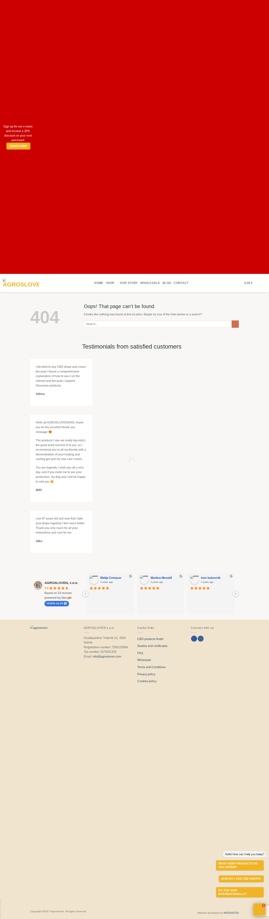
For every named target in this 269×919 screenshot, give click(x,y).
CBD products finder (150, 639)
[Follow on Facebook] (194, 639)
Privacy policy (146, 674)
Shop (110, 282)
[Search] (264, 283)
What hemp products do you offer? (238, 865)
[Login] (240, 283)
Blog (166, 282)
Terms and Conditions (151, 667)
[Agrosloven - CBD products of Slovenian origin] (21, 283)
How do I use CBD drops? (241, 878)
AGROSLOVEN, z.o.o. (61, 583)
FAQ (140, 653)
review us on (55, 603)
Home (98, 282)
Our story (129, 282)
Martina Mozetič (161, 577)
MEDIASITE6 (231, 912)
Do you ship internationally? (232, 892)
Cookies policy (146, 681)
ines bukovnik (211, 577)
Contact (181, 282)
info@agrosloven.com (107, 656)
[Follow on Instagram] (201, 639)
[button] (259, 909)
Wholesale (150, 282)
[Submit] (235, 324)
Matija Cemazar (110, 577)
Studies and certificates (152, 645)
